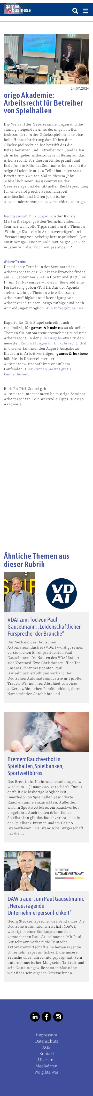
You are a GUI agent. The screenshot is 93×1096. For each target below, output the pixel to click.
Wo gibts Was (46, 1072)
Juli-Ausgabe (51, 338)
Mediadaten (46, 1066)
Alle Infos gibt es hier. (65, 308)
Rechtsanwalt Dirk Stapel (26, 216)
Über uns (46, 1059)
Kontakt (46, 1053)
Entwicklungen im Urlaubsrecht (49, 343)
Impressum (46, 1035)
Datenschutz (46, 1041)
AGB (46, 1047)
